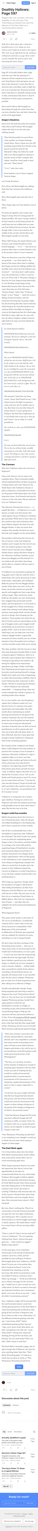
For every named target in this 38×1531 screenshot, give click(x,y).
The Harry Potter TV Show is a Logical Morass (13, 1469)
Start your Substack (13, 1521)
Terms (30, 1514)
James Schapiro (12, 32)
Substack (8, 1526)
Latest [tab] (9, 1432)
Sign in (33, 3)
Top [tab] (4, 1432)
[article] (19, 1442)
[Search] (34, 1432)
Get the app (29, 1521)
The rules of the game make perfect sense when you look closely (12, 1441)
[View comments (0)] (11, 39)
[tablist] (11, 1405)
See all (6, 1486)
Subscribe (25, 3)
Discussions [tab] (18, 1432)
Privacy (24, 1514)
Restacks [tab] (16, 1405)
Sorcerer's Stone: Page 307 (14, 1453)
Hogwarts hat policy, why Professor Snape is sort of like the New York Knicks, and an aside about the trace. (14, 1457)
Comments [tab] (6, 1405)
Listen (33, 33)
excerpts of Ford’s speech (26, 1017)
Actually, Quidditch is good (14, 1438)
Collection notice (19, 1516)
